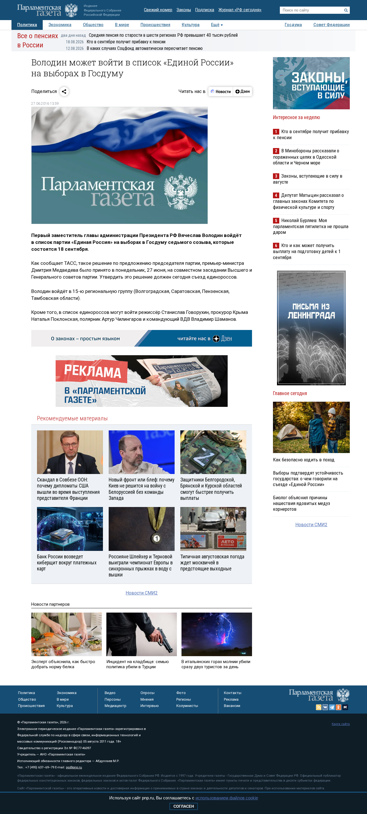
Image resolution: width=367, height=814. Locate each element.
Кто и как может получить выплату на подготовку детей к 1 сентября (307, 251)
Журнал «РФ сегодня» (239, 9)
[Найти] (346, 10)
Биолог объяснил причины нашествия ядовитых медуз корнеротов (301, 503)
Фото (181, 693)
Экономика (59, 24)
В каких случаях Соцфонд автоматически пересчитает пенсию (134, 48)
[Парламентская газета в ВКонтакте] (325, 707)
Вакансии (232, 706)
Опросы (147, 693)
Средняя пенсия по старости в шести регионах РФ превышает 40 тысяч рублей (149, 35)
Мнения (147, 699)
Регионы (183, 699)
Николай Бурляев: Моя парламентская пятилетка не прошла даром (310, 226)
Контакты (232, 693)
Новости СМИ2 (142, 593)
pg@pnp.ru (74, 767)
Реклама (231, 699)
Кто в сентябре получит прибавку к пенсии (115, 41)
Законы (184, 9)
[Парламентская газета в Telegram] (332, 707)
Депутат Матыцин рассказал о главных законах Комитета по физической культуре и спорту (308, 201)
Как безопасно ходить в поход (304, 460)
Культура (191, 24)
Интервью (149, 706)
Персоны (113, 699)
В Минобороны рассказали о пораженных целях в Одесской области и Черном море (306, 156)
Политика (27, 24)
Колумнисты (187, 706)
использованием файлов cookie (227, 797)
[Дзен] (242, 91)
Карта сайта (341, 724)
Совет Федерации (331, 24)
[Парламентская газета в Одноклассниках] (338, 707)
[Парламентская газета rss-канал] (319, 707)
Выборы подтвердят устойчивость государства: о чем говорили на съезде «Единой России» (308, 478)
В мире (122, 24)
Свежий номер (158, 9)
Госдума (293, 24)
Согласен (183, 806)
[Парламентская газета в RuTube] (345, 707)
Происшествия (155, 24)
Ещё (215, 24)
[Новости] (220, 91)
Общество (93, 24)
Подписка (204, 9)
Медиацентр (115, 706)
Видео (110, 693)
